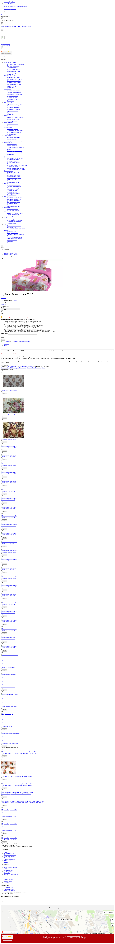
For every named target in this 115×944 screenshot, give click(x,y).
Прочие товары (8, 142)
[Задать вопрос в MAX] (2, 30)
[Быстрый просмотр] (1, 372)
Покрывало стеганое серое (8, 687)
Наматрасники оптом (12, 145)
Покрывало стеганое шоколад (9, 706)
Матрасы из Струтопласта (14, 132)
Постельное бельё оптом (10, 75)
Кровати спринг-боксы (13, 119)
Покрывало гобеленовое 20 (8, 647)
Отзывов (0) (7, 345)
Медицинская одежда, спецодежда (16, 141)
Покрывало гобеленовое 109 (8, 526)
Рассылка (6, 882)
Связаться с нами (8, 870)
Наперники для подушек (13, 206)
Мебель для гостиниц (12, 166)
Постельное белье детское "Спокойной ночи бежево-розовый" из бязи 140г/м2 (22, 802)
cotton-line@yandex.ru (9, 890)
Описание (6, 344)
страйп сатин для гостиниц (65, 937)
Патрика (15, 300)
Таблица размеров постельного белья (10, 309)
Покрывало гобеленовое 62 (8, 604)
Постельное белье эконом (13, 82)
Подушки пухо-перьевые (13, 109)
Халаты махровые (12, 139)
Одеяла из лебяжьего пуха (14, 92)
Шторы (9, 149)
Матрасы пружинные (12, 129)
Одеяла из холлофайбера (13, 90)
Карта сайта (7, 873)
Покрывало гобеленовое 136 (8, 552)
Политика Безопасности (10, 857)
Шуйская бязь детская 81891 (8, 839)
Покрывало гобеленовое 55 (8, 500)
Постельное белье (8, 171)
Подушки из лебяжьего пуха (14, 104)
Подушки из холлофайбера (14, 105)
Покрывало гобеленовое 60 (8, 595)
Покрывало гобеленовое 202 (8, 414)
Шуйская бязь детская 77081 (8, 816)
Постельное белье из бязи (13, 81)
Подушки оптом (8, 102)
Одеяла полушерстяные (13, 193)
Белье (33, 368)
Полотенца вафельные (13, 125)
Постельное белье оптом (73, 936)
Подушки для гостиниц (13, 66)
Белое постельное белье (13, 77)
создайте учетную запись (26, 366)
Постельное (38, 368)
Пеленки (9, 242)
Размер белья (4, 333)
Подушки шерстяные (12, 112)
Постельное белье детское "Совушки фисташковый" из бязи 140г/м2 (19, 753)
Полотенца (7, 207)
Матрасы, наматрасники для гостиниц (17, 73)
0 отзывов (3, 298)
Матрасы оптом (8, 127)
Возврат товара (8, 871)
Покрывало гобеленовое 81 (8, 517)
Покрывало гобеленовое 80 (8, 508)
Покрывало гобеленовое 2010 (9, 390)
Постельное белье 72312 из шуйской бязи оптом (13, 368)
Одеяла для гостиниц (12, 67)
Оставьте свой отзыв (7, 940)
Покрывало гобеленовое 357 (8, 456)
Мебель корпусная (12, 121)
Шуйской (29, 368)
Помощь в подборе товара (11, 874)
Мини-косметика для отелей (14, 152)
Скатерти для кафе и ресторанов (15, 147)
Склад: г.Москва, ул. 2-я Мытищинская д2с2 (15, 6)
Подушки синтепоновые (13, 107)
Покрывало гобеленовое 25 (8, 613)
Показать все (10, 74)
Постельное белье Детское (14, 84)
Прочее (6, 230)
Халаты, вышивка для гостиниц (15, 168)
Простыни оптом (11, 180)
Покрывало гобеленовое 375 (8, 482)
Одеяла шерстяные (12, 99)
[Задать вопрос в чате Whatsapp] (5, 341)
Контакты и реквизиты (10, 855)
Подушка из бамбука (6, 726)
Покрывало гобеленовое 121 (8, 534)
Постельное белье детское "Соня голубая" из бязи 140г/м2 (16, 785)
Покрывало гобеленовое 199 (8, 587)
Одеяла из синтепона (12, 96)
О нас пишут (7, 860)
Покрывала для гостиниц (13, 71)
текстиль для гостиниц (79, 937)
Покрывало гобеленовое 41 (8, 630)
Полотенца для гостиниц (13, 69)
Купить (3, 339)
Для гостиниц (7, 156)
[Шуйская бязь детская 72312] (32, 290)
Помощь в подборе (25, 341)
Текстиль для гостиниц (10, 62)
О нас (5, 852)
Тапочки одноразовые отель (14, 151)
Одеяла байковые (11, 195)
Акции (5, 868)
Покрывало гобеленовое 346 (8, 447)
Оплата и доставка (9, 853)
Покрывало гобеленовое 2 (8, 639)
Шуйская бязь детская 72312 (9, 843)
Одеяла (6, 183)
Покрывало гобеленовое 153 (8, 560)
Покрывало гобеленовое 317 (8, 439)
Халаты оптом (7, 135)
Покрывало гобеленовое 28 (8, 621)
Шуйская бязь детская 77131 (8, 830)
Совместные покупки (9, 856)
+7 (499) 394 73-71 (5, 44)
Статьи (6, 862)
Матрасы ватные (11, 134)
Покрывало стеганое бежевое (8, 667)
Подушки (6, 196)
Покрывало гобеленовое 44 (8, 491)
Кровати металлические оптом (15, 117)
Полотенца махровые (12, 124)
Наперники (10, 241)
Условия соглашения (9, 859)
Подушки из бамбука (12, 111)
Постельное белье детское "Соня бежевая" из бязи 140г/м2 (16, 776)
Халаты (6, 224)
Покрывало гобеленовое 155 (8, 569)
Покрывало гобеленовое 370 (8, 465)
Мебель (6, 115)
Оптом (43, 368)
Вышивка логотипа (12, 240)
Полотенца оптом (8, 122)
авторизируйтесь (12, 366)
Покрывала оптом (12, 144)
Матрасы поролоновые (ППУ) (15, 130)
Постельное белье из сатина (14, 79)
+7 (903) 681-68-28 (5, 45)
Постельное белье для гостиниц (15, 64)
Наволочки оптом (11, 86)
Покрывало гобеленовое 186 (8, 578)
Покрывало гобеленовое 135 (8, 543)
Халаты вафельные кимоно (14, 137)
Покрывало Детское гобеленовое (9, 743)
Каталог (3, 59)
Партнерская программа (10, 867)
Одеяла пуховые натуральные (15, 94)
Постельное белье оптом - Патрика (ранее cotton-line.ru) (17, 846)
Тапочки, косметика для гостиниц (16, 169)
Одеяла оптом (7, 89)
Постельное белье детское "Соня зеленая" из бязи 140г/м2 (16, 794)
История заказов (8, 881)
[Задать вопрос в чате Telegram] (15, 341)
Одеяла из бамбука (12, 97)
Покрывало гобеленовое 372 (8, 474)
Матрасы (6, 217)
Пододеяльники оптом (13, 182)
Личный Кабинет (8, 879)
